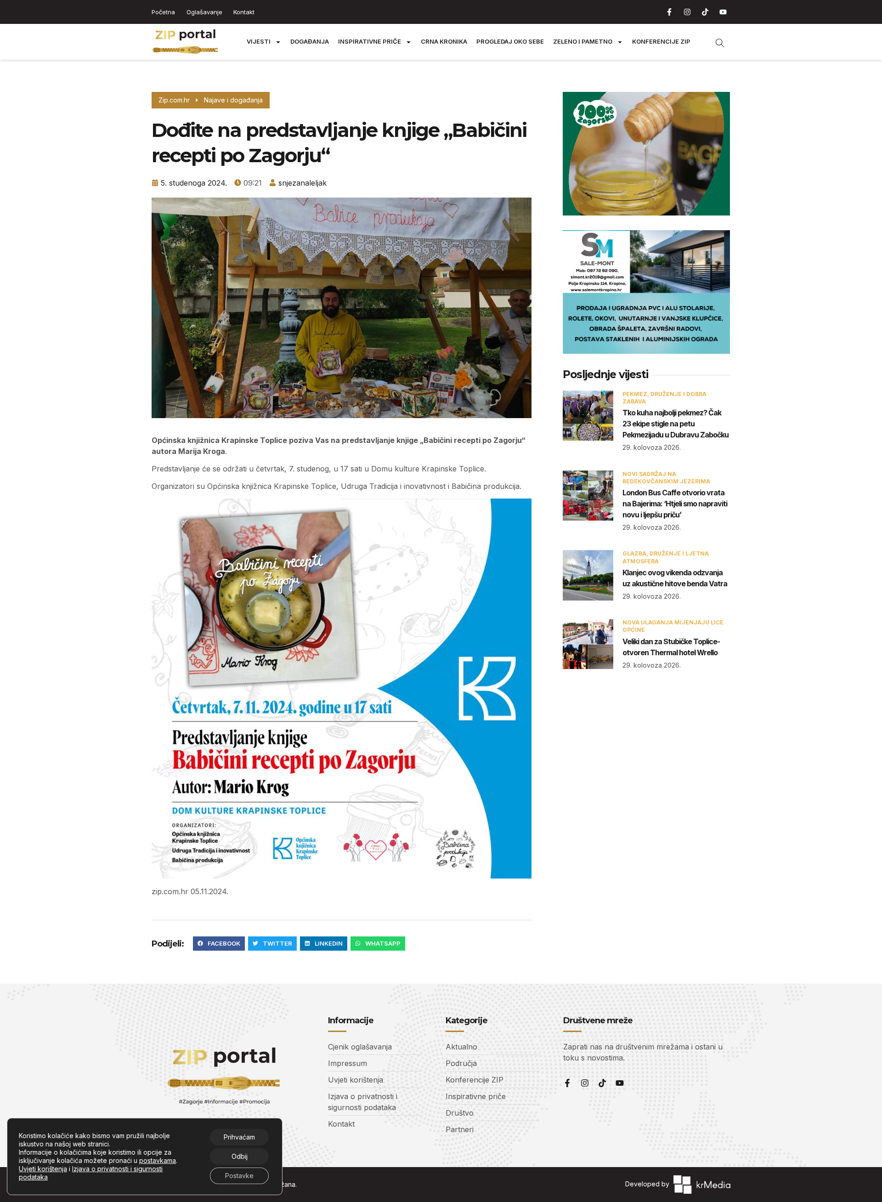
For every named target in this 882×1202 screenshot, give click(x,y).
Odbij (240, 1156)
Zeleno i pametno (582, 41)
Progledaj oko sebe (510, 41)
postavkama (157, 1160)
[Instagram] (687, 12)
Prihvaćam (239, 1137)
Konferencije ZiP (661, 41)
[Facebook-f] (669, 12)
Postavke (239, 1175)
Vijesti (259, 41)
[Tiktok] (705, 12)
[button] (219, 943)
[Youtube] (723, 12)
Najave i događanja (233, 100)
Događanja (309, 41)
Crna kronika (444, 41)
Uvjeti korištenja (43, 1169)
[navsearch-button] (715, 42)
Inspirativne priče (369, 41)
